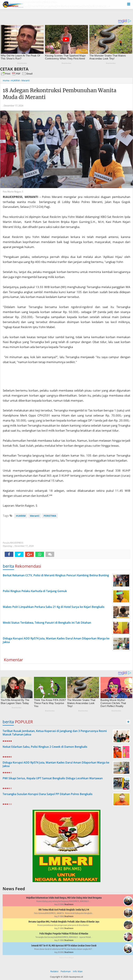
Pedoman (66, 971)
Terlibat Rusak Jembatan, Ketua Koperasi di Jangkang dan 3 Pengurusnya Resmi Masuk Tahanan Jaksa (55, 732)
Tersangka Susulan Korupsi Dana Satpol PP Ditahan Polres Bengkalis (47, 794)
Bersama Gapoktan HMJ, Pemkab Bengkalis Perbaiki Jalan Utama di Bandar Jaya (64, 921)
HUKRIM (21, 515)
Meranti (34, 515)
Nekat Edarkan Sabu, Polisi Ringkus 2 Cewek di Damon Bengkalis (45, 747)
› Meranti (25, 80)
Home (6, 80)
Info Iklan (78, 971)
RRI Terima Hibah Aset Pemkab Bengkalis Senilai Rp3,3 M (64, 909)
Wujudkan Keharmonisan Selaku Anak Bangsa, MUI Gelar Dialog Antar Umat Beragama (64, 897)
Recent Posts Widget (66, 957)
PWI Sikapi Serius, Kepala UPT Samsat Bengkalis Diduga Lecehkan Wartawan (53, 778)
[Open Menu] (128, 3)
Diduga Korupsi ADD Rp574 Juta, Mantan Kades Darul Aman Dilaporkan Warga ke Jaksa (56, 764)
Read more (69, 904)
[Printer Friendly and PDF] (17, 75)
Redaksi (54, 971)
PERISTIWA (50, 515)
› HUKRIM (15, 80)
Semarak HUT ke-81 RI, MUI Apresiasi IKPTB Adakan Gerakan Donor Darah (63, 945)
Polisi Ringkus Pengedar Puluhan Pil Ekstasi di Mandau (63, 933)
